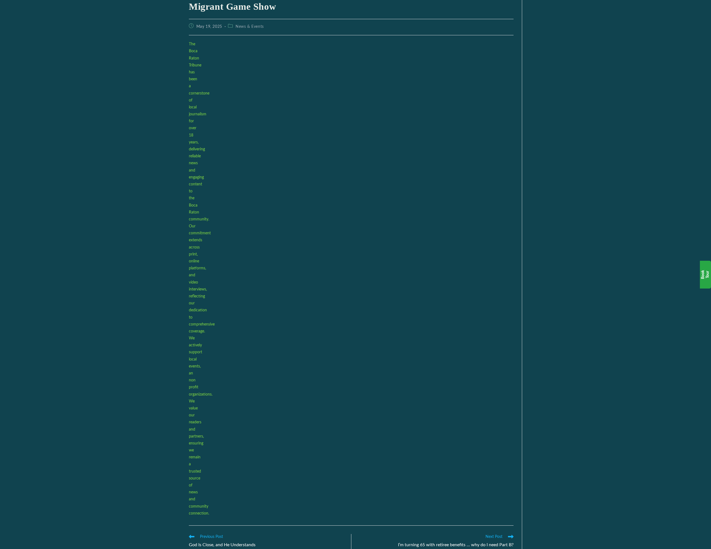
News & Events (250, 27)
